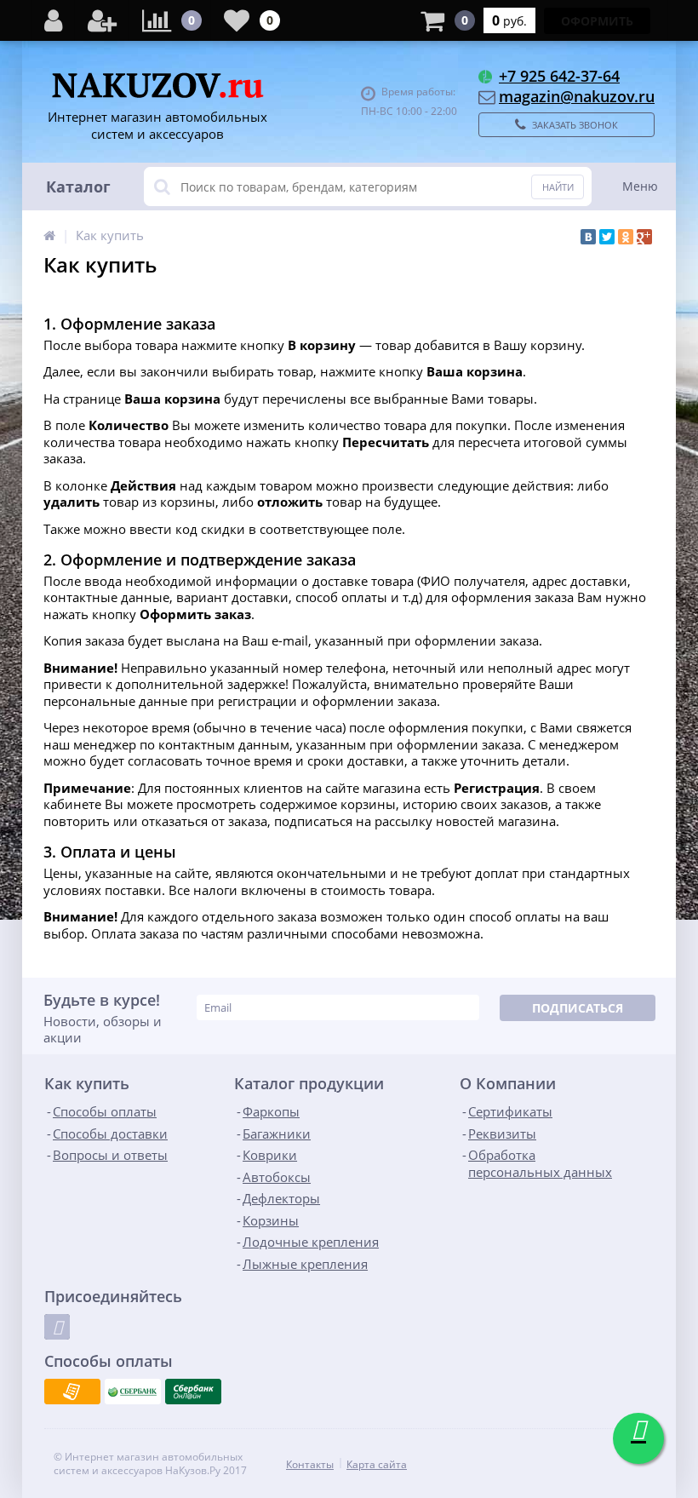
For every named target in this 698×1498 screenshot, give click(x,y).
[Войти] (53, 20)
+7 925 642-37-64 (559, 76)
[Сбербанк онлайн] (193, 1391)
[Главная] (49, 235)
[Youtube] (57, 1327)
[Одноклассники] (625, 236)
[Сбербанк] (133, 1391)
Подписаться (577, 1008)
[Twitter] (607, 236)
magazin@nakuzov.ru (577, 96)
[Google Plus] (644, 236)
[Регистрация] (102, 20)
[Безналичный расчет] (72, 1391)
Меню (640, 186)
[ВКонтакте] (588, 236)
